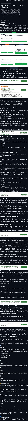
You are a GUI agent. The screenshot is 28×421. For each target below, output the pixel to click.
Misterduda (1, 403)
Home (6, 0)
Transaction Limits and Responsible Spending (9, 29)
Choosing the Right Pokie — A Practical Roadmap (16, 27)
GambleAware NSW (17, 406)
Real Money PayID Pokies (3, 311)
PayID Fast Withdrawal (17, 412)
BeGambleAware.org (21, 69)
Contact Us (8, 409)
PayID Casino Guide (4, 413)
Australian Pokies (13, 0)
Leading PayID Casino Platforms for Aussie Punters (6, 25)
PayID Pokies (22, 412)
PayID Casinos (9, 0)
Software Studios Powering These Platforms (16, 28)
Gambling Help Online (4, 406)
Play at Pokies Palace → (24, 194)
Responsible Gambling (11, 406)
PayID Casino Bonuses (18, 0)
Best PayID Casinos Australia (5, 77)
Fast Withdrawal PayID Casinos (18, 263)
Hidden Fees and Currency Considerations (21, 29)
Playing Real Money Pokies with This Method (6, 30)
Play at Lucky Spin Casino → (23, 132)
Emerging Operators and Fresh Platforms (17, 30)
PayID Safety (9, 413)
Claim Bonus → (23, 89)
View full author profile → (3, 357)
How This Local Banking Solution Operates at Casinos (12, 26)
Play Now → (14, 41)
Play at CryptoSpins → (24, 324)
